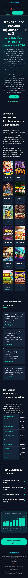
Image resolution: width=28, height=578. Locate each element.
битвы (24, 9)
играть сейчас (14, 97)
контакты (20, 6)
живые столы (8, 6)
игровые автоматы (18, 9)
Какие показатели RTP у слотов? (11, 481)
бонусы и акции (7, 9)
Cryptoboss (14, 2)
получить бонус (14, 101)
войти (7, 13)
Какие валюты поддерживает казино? (13, 488)
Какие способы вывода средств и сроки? (13, 501)
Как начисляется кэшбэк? (11, 494)
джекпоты (15, 6)
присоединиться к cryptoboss (14, 542)
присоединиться (17, 12)
